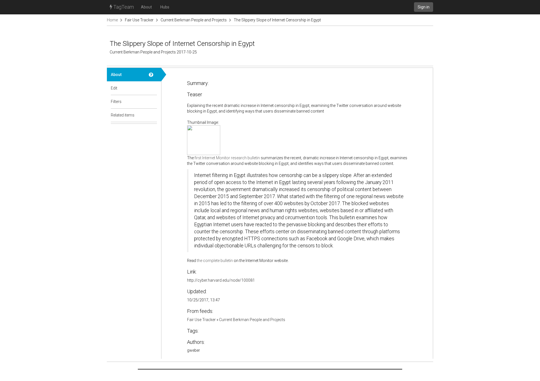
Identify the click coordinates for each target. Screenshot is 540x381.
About (146, 7)
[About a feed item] (153, 74)
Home (112, 20)
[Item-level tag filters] (153, 101)
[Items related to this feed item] (153, 115)
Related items (122, 115)
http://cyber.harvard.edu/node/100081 (221, 280)
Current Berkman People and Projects (194, 20)
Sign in (423, 7)
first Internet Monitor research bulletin (227, 158)
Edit (114, 88)
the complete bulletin (215, 260)
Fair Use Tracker (139, 20)
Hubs (164, 7)
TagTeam (123, 7)
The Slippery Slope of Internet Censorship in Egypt (277, 20)
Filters (116, 101)
